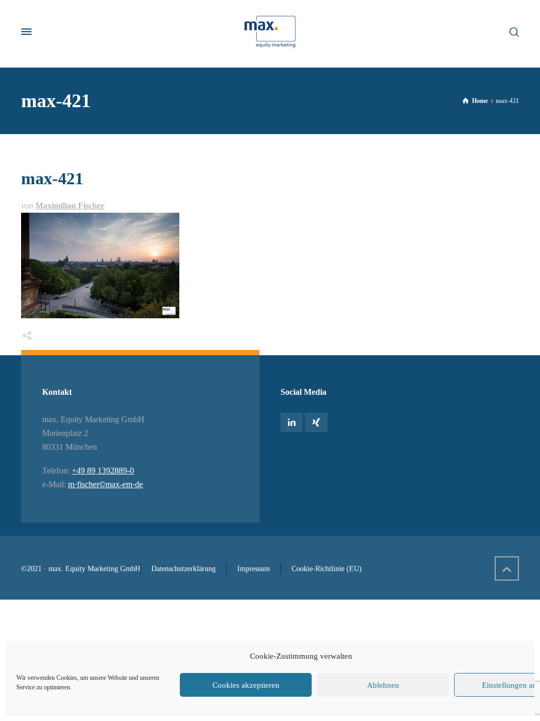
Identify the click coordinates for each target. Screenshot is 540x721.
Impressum (253, 569)
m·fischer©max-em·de (105, 484)
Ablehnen (383, 685)
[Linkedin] (292, 422)
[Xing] (316, 422)
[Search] (512, 31)
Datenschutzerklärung (183, 569)
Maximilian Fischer (69, 205)
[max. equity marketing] (270, 32)
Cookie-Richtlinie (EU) (327, 569)
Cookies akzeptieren (246, 685)
